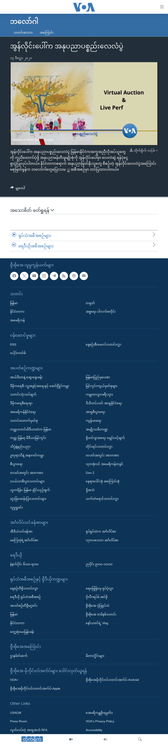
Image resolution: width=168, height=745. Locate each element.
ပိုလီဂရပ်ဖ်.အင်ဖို (96, 597)
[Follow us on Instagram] (44, 276)
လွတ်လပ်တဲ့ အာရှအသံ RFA (28, 730)
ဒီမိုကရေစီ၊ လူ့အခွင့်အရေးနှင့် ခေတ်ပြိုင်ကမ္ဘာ (39, 386)
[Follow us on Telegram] (54, 276)
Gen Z (90, 472)
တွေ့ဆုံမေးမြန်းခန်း (22, 632)
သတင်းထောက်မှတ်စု (24, 420)
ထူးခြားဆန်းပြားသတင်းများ (28, 498)
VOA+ (14, 680)
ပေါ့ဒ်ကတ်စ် (18, 353)
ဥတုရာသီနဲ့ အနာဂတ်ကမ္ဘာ (27, 455)
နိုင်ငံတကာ (17, 311)
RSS (13, 344)
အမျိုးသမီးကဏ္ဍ (97, 429)
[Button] (17, 189)
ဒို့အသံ (90, 490)
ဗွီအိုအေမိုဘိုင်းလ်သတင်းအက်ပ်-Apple (35, 688)
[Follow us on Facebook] (14, 276)
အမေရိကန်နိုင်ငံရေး (23, 412)
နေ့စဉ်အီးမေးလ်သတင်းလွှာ (103, 344)
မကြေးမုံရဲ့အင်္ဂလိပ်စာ (24, 540)
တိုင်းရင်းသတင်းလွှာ (99, 446)
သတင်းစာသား (23, 32)
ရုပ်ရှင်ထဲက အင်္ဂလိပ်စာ (101, 531)
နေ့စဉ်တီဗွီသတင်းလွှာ (24, 588)
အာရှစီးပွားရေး (95, 412)
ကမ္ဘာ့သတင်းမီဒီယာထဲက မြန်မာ (30, 429)
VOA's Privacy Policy (100, 721)
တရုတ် (90, 303)
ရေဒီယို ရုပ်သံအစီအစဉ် (25, 597)
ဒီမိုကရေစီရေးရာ (21, 403)
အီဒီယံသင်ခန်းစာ (21, 531)
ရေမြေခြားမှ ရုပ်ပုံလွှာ (99, 588)
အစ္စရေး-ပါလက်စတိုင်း (101, 311)
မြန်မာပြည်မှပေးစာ (98, 377)
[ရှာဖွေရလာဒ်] (140, 739)
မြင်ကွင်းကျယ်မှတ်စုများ (101, 386)
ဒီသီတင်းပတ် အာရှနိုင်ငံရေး (104, 403)
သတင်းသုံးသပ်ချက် (23, 394)
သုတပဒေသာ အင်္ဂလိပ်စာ (102, 540)
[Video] (70, 739)
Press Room (18, 721)
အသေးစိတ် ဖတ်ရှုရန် (30, 210)
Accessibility (94, 730)
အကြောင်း (47, 32)
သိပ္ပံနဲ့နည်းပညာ (20, 446)
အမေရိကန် (17, 320)
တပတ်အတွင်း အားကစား (26, 472)
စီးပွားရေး (16, 464)
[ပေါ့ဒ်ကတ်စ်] (74, 276)
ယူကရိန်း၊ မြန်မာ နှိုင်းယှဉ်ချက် (30, 490)
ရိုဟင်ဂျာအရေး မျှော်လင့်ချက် (105, 438)
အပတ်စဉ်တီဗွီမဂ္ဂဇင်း (23, 606)
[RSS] (64, 276)
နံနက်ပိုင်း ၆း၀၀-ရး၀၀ (24, 564)
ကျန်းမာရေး (94, 420)
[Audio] (105, 739)
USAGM (15, 712)
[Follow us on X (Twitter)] (24, 276)
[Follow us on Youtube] (34, 276)
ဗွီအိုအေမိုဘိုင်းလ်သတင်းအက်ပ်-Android (112, 680)
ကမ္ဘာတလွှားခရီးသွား (99, 394)
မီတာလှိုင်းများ (95, 656)
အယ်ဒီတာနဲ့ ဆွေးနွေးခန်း (26, 377)
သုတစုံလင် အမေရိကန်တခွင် (104, 464)
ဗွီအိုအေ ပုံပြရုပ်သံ (97, 606)
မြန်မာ (14, 303)
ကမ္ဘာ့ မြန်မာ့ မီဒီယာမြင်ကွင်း (28, 438)
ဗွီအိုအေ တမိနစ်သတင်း (101, 614)
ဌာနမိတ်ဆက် (19, 656)
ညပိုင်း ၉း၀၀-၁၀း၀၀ (99, 564)
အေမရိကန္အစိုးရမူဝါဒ (99, 712)
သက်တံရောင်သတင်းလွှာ (102, 498)
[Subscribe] (84, 276)
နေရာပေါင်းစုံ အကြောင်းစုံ (102, 481)
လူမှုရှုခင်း (16, 507)
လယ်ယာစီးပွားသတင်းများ (27, 481)
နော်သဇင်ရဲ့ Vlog (97, 623)
